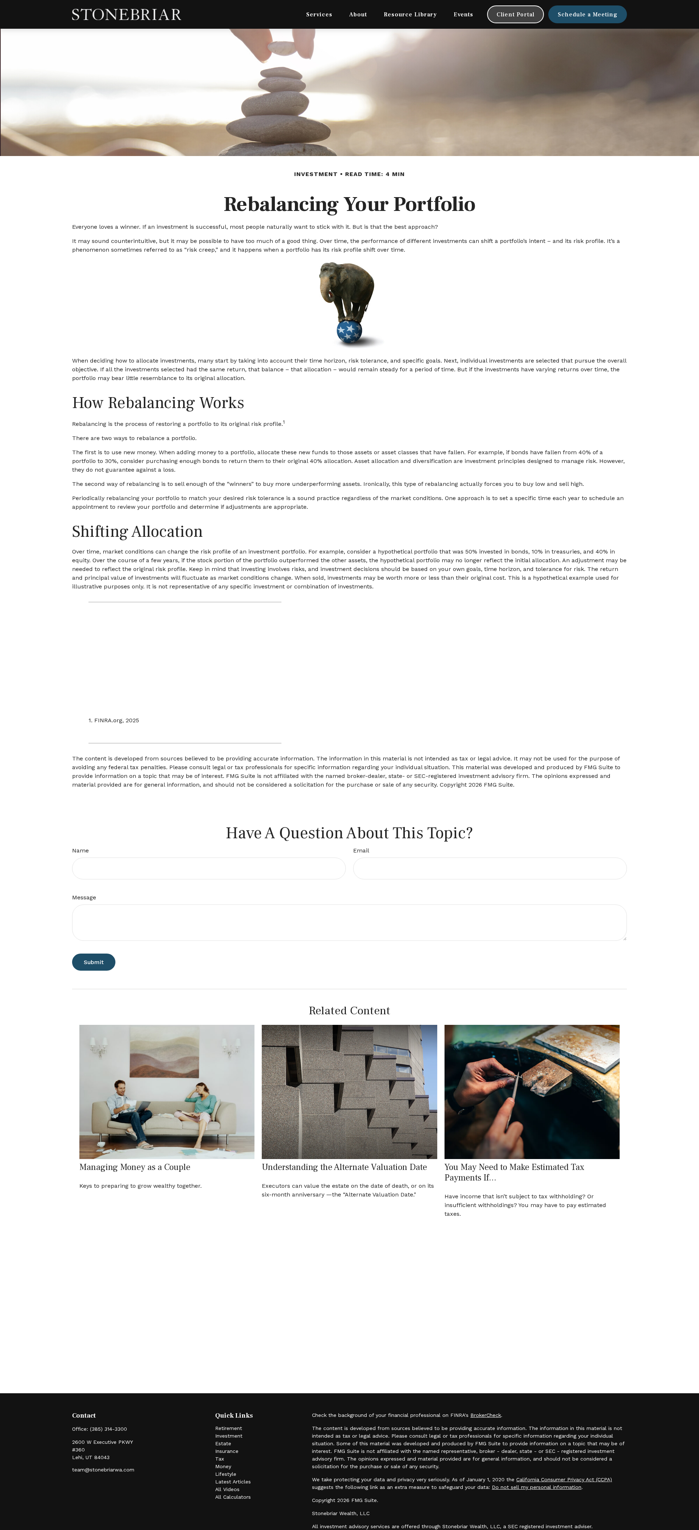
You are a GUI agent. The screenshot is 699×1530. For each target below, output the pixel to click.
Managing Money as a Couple (134, 1167)
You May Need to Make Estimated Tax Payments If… (514, 1172)
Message (84, 897)
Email (361, 850)
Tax (219, 1459)
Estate (223, 1443)
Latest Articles (233, 1482)
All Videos (227, 1489)
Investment (228, 1436)
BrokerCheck (485, 1415)
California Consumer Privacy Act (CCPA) (564, 1479)
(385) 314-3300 (108, 1429)
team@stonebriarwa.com (103, 1470)
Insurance (226, 1451)
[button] (319, 14)
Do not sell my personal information (536, 1487)
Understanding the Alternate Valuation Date (344, 1167)
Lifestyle (225, 1474)
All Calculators (233, 1497)
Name (80, 850)
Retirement (228, 1428)
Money (223, 1466)
